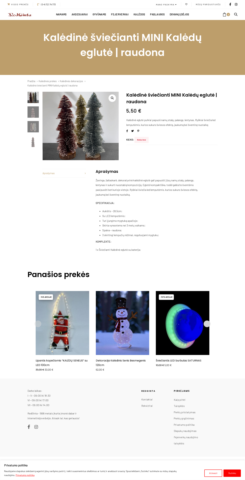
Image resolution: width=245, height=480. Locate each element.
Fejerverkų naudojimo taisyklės (186, 440)
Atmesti (213, 473)
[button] (166, 4)
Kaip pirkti (180, 399)
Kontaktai (147, 399)
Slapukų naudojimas (185, 430)
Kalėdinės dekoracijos (71, 81)
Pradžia (31, 81)
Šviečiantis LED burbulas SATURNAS (178, 360)
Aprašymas (48, 173)
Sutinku (232, 473)
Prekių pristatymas (185, 412)
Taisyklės (179, 405)
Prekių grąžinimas (184, 418)
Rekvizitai (147, 405)
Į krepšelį (62, 350)
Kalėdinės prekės (48, 81)
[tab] (64, 173)
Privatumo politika (25, 475)
